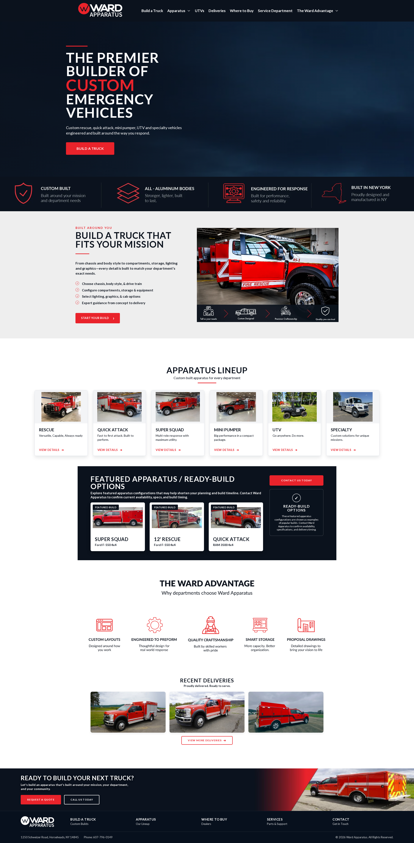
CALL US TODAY (82, 799)
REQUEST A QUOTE (41, 799)
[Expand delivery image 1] (128, 712)
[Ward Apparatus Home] (37, 821)
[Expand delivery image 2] (207, 712)
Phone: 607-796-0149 (98, 837)
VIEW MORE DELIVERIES (207, 740)
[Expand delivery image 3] (285, 712)
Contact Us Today (296, 480)
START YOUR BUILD (97, 318)
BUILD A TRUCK (90, 148)
